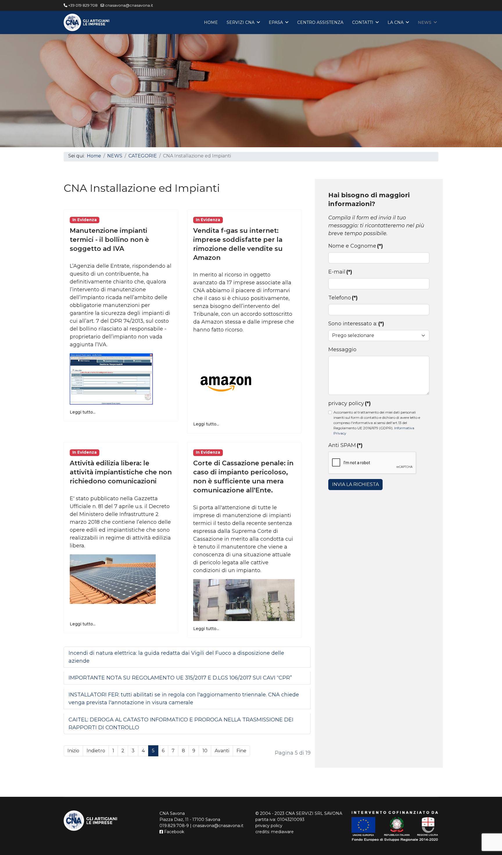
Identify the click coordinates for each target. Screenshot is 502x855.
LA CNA (396, 22)
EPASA (276, 22)
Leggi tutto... (83, 412)
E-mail (340, 272)
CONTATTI (362, 22)
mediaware (282, 831)
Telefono (343, 298)
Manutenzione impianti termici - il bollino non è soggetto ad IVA (109, 240)
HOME (211, 22)
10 (204, 750)
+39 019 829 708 (83, 5)
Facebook (173, 831)
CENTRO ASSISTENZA (320, 22)
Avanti (222, 750)
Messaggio (342, 349)
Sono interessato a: (356, 323)
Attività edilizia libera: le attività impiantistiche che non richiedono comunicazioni (121, 472)
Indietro (96, 750)
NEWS (424, 22)
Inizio (73, 750)
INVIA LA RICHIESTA (355, 484)
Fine (241, 750)
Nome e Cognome (355, 246)
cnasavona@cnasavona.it (129, 5)
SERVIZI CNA (240, 22)
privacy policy (349, 403)
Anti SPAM (345, 445)
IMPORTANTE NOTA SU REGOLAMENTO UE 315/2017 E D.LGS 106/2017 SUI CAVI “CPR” (180, 678)
